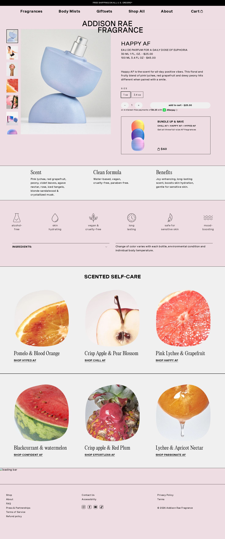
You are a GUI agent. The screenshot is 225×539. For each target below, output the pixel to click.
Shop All (137, 11)
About (167, 11)
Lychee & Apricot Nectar (179, 448)
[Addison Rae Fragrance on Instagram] (83, 507)
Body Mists (69, 11)
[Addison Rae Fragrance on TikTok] (101, 507)
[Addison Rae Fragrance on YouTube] (95, 507)
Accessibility (89, 500)
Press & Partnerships (18, 508)
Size (124, 89)
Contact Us (88, 495)
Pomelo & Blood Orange (37, 354)
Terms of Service (15, 512)
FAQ (8, 504)
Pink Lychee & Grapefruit (181, 354)
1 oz (125, 94)
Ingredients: (22, 246)
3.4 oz (137, 94)
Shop (9, 495)
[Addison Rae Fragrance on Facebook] (89, 507)
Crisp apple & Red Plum (107, 448)
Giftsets (104, 11)
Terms (160, 500)
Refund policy (14, 517)
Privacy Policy (165, 495)
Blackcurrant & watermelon (40, 448)
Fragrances (31, 11)
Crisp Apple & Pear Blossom (112, 354)
